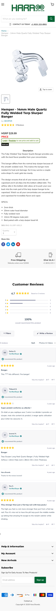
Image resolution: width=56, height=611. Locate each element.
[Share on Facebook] (3, 244)
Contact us (28, 601)
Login (5, 140)
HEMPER (8, 121)
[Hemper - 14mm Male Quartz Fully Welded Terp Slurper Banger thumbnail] (5, 99)
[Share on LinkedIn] (13, 244)
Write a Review (47, 334)
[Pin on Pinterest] (18, 244)
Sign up (40, 579)
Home (4, 31)
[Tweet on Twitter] (8, 244)
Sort (33, 343)
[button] (12, 125)
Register (12, 140)
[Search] (51, 19)
